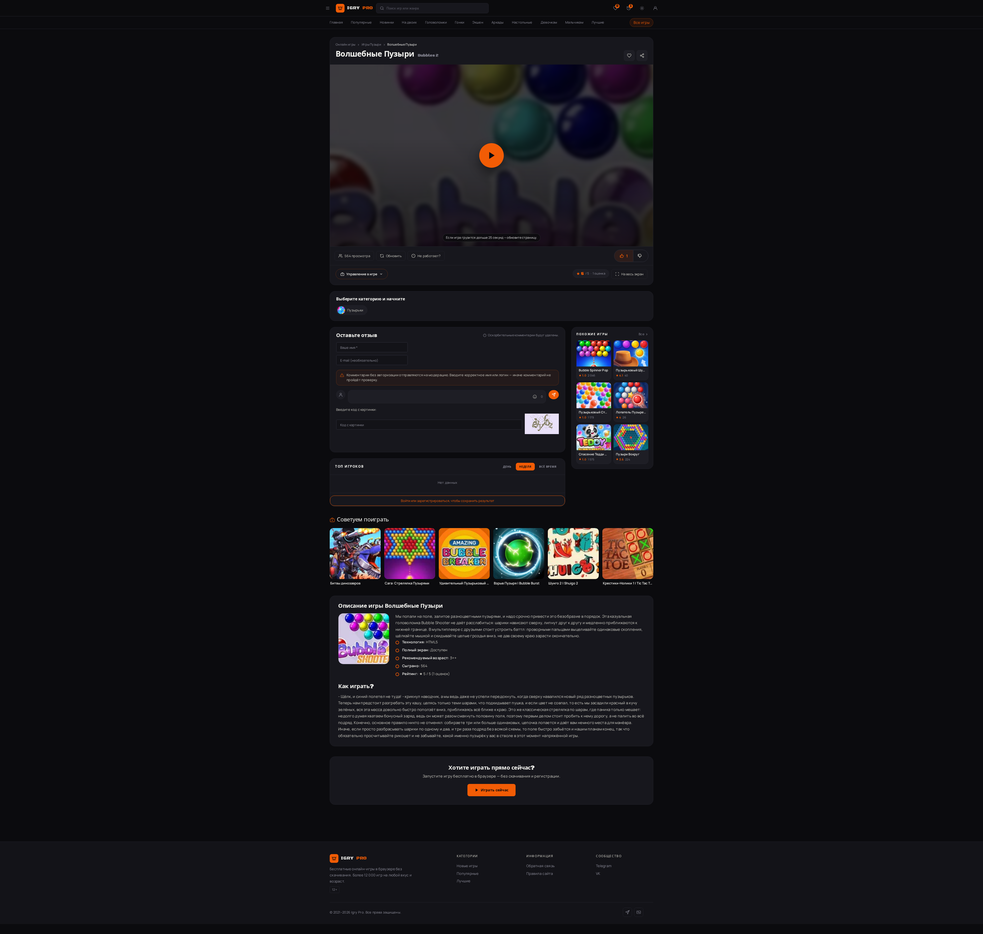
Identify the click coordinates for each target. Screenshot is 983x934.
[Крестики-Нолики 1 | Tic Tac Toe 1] (627, 553)
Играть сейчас (494, 790)
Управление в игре (361, 274)
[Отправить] (554, 394)
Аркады (498, 22)
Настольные (522, 22)
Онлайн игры (345, 44)
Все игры (641, 22)
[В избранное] (629, 55)
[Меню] (328, 8)
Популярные (361, 22)
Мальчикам (574, 22)
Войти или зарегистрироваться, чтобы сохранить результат (447, 500)
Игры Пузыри (371, 44)
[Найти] (382, 8)
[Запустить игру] (491, 155)
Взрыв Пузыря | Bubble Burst (517, 583)
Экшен (477, 22)
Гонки (459, 22)
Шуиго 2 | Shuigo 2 (563, 583)
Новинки (387, 22)
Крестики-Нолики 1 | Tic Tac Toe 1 (628, 583)
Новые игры (467, 865)
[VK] (638, 912)
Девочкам (549, 22)
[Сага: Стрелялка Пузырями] (409, 553)
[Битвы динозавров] (355, 553)
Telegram (604, 865)
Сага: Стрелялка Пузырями (407, 583)
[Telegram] (627, 912)
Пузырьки (355, 310)
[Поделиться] (642, 55)
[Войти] (655, 8)
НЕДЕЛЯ (525, 467)
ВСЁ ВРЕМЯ (548, 467)
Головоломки (436, 22)
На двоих (409, 22)
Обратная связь (540, 865)
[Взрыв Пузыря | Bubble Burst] (518, 553)
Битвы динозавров (345, 583)
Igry (360, 8)
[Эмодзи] (535, 397)
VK (598, 873)
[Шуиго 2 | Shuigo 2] (573, 553)
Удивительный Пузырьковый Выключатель (464, 583)
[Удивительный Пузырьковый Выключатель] (464, 553)
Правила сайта (539, 873)
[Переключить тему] (642, 8)
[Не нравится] (640, 256)
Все (641, 334)
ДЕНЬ (507, 467)
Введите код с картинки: (356, 409)
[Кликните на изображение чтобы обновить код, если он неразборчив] (542, 425)
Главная (336, 22)
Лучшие (598, 22)
